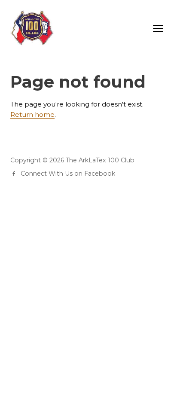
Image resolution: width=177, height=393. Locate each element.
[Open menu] (158, 28)
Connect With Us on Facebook (68, 173)
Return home (32, 114)
